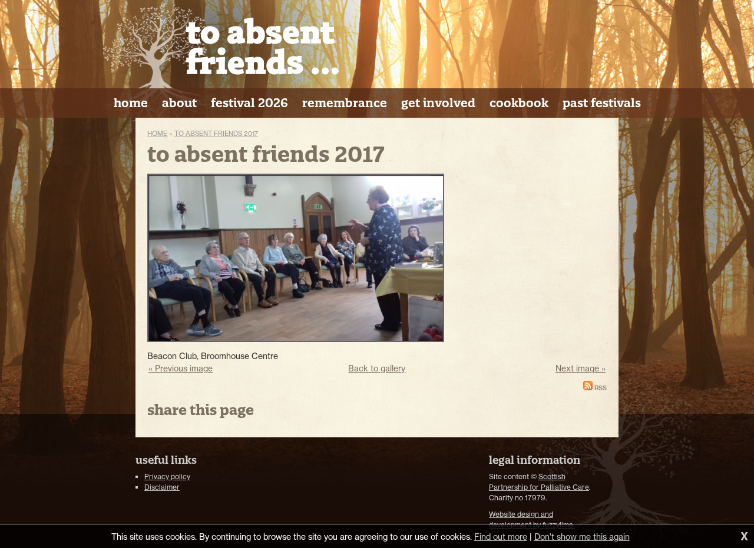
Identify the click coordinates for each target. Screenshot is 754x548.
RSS (600, 388)
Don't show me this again (582, 537)
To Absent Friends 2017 (216, 133)
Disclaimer (162, 487)
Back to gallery (376, 368)
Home (157, 133)
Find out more (500, 537)
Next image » (580, 368)
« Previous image (180, 368)
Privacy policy (167, 476)
